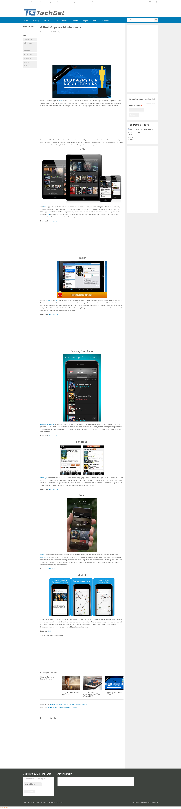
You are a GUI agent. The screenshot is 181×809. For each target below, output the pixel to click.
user (48, 214)
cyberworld (44, 557)
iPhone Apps (28, 54)
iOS (50, 221)
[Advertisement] (81, 49)
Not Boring (34, 2)
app (57, 300)
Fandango (43, 478)
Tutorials (43, 2)
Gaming (82, 2)
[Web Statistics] (4, 808)
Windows (65, 2)
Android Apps (28, 39)
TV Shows (27, 66)
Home (26, 2)
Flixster (50, 300)
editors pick (28, 43)
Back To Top (154, 802)
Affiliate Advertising (33, 802)
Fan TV (42, 555)
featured (26, 47)
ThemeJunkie (146, 802)
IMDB (45, 207)
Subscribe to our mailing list (35, 779)
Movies (26, 62)
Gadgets (74, 2)
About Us (52, 802)
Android (57, 2)
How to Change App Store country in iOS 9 (62, 707)
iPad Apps (27, 51)
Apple (50, 2)
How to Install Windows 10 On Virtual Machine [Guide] (68, 705)
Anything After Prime (47, 424)
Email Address (135, 105)
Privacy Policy (60, 802)
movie (61, 101)
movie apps (27, 58)
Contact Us (90, 2)
